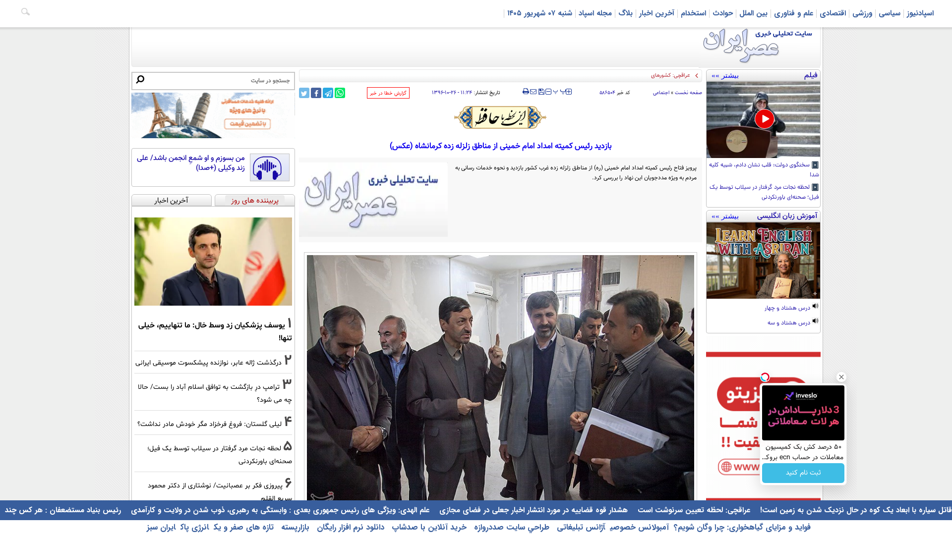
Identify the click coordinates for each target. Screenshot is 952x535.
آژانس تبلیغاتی (579, 527)
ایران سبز (161, 527)
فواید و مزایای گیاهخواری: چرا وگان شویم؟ (742, 527)
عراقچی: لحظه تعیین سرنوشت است (692, 510)
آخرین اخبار (656, 13)
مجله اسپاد (595, 13)
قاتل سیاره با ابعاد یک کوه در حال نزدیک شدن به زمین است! (855, 510)
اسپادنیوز (920, 13)
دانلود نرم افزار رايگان (349, 527)
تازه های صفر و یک (244, 527)
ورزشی (862, 13)
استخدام (693, 13)
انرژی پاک (194, 527)
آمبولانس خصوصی (639, 527)
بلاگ (625, 13)
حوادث (723, 13)
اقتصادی (833, 13)
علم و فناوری (793, 13)
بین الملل (753, 13)
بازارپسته (294, 527)
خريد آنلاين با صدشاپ (428, 527)
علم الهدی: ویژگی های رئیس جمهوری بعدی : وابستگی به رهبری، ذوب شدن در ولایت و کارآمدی (278, 510)
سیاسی (889, 13)
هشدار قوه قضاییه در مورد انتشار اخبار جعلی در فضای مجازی (532, 510)
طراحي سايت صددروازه (510, 527)
